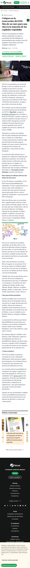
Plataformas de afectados (15, 516)
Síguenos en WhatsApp (8, 56)
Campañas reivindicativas (15, 514)
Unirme (17, 2)
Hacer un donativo (15, 477)
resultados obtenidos (9, 114)
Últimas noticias (15, 486)
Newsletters (15, 496)
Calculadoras (15, 531)
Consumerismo (15, 493)
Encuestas (15, 519)
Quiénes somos (15, 539)
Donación (23, 2)
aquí (2, 554)
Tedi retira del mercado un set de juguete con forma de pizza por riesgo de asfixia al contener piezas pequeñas (15, 437)
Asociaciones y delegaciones (15, 541)
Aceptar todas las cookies (9, 565)
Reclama (15, 528)
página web (17, 376)
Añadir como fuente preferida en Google (12, 53)
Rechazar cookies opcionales (10, 560)
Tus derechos (15, 526)
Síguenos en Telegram (21, 56)
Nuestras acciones (15, 488)
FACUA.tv (15, 491)
